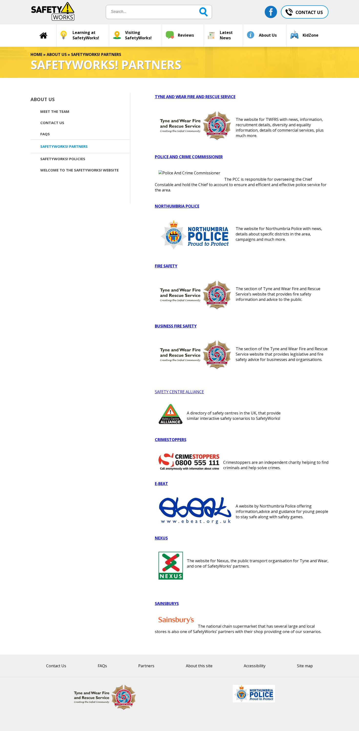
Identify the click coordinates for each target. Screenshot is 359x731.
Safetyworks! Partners (64, 146)
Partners (146, 665)
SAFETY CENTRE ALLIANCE (179, 391)
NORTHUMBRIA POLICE (177, 206)
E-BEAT (161, 483)
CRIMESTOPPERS (170, 439)
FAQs (45, 133)
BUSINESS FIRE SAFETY (176, 326)
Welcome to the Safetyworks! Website (79, 170)
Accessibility (254, 665)
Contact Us (52, 122)
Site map (305, 665)
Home (36, 54)
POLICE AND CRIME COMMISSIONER (189, 156)
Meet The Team (54, 111)
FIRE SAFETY (166, 266)
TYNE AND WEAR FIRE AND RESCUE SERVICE (195, 96)
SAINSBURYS (167, 603)
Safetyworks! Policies (62, 158)
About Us (57, 54)
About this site (199, 665)
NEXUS (161, 538)
